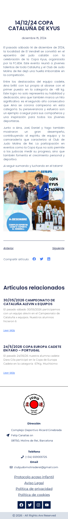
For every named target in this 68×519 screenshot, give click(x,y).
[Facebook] (21, 505)
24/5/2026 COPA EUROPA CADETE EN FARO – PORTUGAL (32, 348)
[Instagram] (38, 505)
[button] (34, 259)
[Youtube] (47, 505)
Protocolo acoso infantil (34, 477)
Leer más (9, 330)
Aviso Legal (34, 483)
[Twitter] (30, 505)
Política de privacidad (34, 489)
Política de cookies (34, 495)
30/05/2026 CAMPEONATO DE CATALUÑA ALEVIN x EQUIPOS (29, 302)
